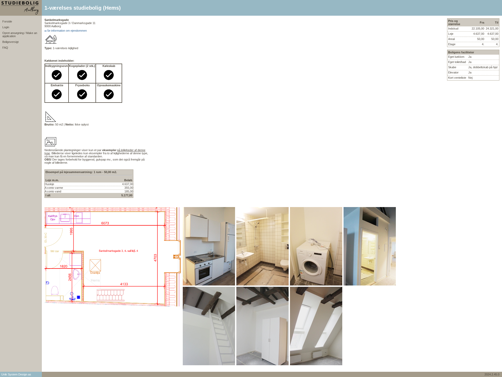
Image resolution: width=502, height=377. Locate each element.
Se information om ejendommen (67, 30)
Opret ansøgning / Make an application (19, 34)
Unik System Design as (16, 374)
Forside (7, 21)
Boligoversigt (10, 41)
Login (5, 27)
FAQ (5, 47)
